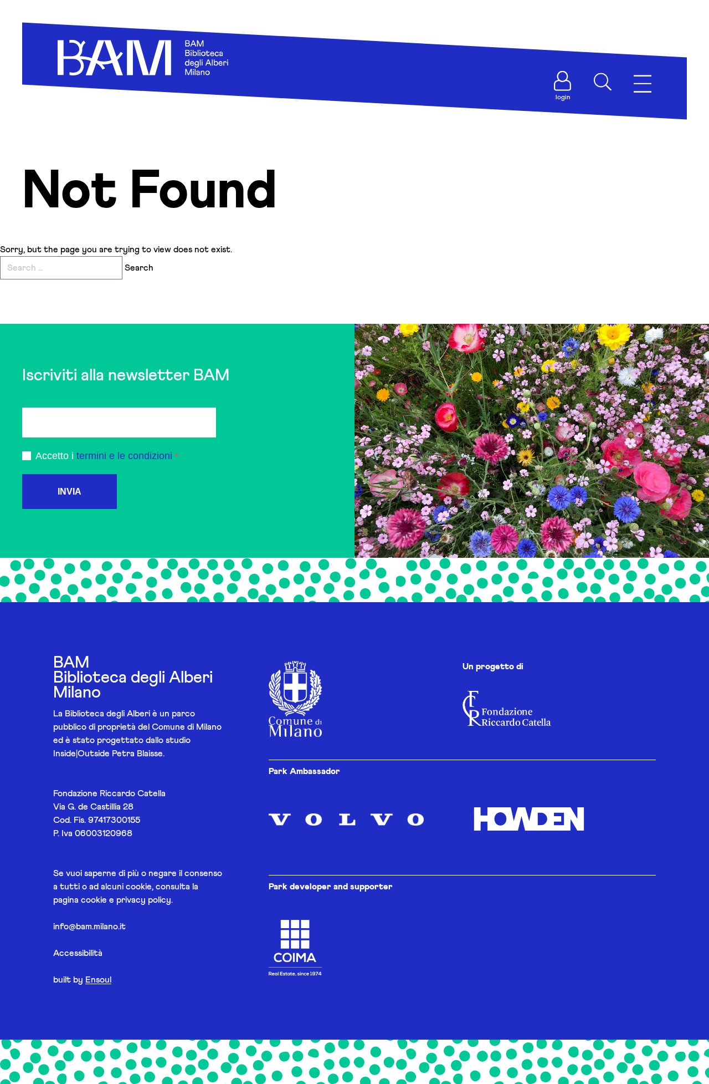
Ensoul (98, 979)
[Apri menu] (642, 84)
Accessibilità (77, 953)
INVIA (69, 491)
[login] (563, 81)
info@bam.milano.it (89, 926)
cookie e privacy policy (126, 899)
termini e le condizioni (124, 455)
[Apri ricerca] (603, 82)
